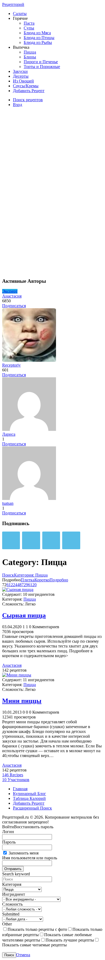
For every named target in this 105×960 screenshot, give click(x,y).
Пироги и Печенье (41, 61)
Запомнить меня (23, 853)
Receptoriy (11, 365)
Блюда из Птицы (39, 37)
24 (15, 584)
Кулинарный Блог (29, 793)
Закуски (20, 71)
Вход (17, 104)
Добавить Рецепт (28, 90)
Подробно (59, 580)
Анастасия (12, 296)
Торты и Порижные (42, 66)
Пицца (30, 52)
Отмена (23, 955)
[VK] (11, 540)
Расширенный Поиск (32, 808)
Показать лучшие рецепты (70, 940)
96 (28, 584)
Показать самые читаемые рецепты (34, 945)
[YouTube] (71, 540)
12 (11, 584)
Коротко (42, 580)
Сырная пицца (24, 615)
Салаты (20, 13)
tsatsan (7, 503)
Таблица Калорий (29, 798)
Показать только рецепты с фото (37, 929)
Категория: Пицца (31, 575)
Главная (20, 788)
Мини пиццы (21, 700)
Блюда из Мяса (37, 33)
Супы (29, 28)
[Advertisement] (42, 191)
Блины (30, 57)
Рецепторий (13, 4)
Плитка (27, 580)
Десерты (21, 76)
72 (24, 584)
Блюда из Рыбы (38, 42)
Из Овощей (23, 81)
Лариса (8, 434)
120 (33, 584)
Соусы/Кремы (25, 86)
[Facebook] (51, 540)
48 (19, 584)
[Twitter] (31, 540)
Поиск (8, 575)
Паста (29, 23)
